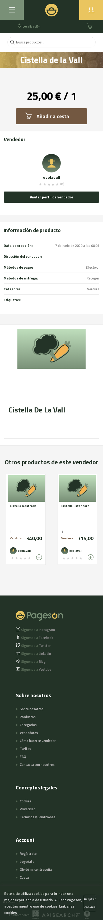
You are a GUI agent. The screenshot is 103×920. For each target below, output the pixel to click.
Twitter (36, 645)
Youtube (36, 669)
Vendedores (29, 732)
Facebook (37, 637)
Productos (28, 716)
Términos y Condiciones (37, 817)
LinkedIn (36, 653)
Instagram (38, 629)
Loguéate (27, 861)
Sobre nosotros (32, 709)
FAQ (23, 756)
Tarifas (25, 748)
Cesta (24, 877)
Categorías (28, 724)
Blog (33, 661)
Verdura (93, 289)
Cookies (25, 801)
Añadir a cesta (52, 116)
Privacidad (27, 809)
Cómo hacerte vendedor (38, 740)
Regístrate (28, 853)
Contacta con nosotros (37, 764)
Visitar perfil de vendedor (51, 197)
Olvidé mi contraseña (36, 869)
